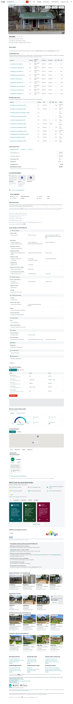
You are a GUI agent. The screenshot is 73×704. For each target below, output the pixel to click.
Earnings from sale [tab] (14, 149)
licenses (39, 677)
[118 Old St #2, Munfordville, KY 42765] (42, 579)
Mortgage (39, 1)
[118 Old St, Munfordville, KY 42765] (15, 599)
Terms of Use (42, 689)
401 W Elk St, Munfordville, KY (16, 78)
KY (20, 4)
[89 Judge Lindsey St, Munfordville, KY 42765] (29, 579)
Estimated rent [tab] (23, 149)
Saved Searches (55, 1)
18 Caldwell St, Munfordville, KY (16, 93)
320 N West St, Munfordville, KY (16, 82)
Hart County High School (40, 554)
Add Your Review (36, 524)
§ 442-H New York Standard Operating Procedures (16, 679)
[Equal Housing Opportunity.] (22, 697)
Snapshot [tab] (12, 413)
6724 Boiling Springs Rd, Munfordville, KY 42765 (19, 112)
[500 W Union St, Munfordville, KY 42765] (29, 639)
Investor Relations (36, 689)
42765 (29, 4)
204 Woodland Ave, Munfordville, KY (17, 75)
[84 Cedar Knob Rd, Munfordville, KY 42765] (29, 619)
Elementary (17, 449)
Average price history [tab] (20, 413)
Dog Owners (23, 500)
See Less (12, 362)
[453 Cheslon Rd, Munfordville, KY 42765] (43, 619)
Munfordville (25, 4)
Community (16, 500)
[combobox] (17, 2)
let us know (45, 694)
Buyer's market (20, 424)
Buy (30, 1)
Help (51, 689)
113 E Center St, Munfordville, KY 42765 (18, 127)
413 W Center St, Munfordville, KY (17, 67)
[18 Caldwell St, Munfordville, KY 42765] (56, 619)
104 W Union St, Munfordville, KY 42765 (18, 116)
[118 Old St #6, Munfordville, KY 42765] (56, 579)
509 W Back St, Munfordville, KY (16, 71)
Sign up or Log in (64, 1)
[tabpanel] (36, 160)
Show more (12, 395)
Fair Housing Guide (24, 689)
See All (12, 494)
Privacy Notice (55, 689)
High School (29, 449)
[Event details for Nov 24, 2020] (62, 391)
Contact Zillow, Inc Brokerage (14, 682)
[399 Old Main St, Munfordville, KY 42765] (56, 639)
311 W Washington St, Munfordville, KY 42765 (19, 134)
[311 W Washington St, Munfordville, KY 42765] (15, 639)
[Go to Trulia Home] (3, 1)
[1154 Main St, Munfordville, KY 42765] (43, 639)
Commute (36, 500)
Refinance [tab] (31, 149)
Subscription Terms (47, 689)
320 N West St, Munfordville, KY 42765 (18, 105)
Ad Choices (59, 689)
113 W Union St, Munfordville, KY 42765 (18, 123)
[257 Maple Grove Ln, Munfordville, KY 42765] (15, 579)
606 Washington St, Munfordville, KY (17, 86)
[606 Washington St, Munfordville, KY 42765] (15, 619)
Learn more (51, 478)
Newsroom (31, 689)
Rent (34, 1)
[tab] (13, 370)
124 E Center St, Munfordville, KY (17, 89)
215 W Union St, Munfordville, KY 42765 (18, 140)
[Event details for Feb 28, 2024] (62, 376)
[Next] (63, 582)
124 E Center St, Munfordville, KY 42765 (18, 131)
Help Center (31, 697)
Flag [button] (19, 519)
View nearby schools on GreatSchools (18, 476)
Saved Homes (46, 1)
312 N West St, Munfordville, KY (16, 64)
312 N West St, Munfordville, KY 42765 (18, 108)
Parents (30, 500)
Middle (23, 449)
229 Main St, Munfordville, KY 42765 (17, 137)
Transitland (23, 674)
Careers (28, 689)
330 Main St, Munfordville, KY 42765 (17, 120)
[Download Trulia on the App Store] (15, 685)
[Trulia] (10, 685)
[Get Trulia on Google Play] (24, 685)
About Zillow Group (17, 689)
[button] (27, 2)
